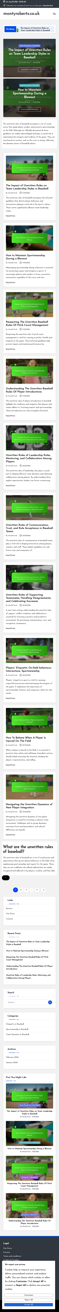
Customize (28, 1295)
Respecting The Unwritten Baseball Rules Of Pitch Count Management (27, 958)
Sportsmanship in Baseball (29, 85)
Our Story (10, 914)
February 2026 (12, 1057)
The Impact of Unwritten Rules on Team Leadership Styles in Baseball (29, 54)
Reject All (29, 1300)
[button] (29, 69)
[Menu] (54, 14)
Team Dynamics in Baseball (29, 46)
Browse (9, 908)
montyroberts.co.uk (21, 13)
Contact (9, 919)
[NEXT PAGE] (43, 889)
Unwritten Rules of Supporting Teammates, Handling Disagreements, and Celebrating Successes (28, 598)
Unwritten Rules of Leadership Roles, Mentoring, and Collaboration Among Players (29, 458)
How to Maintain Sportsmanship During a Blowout (29, 93)
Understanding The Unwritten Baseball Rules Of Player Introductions (29, 967)
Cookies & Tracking (11, 1260)
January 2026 (12, 1062)
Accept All (28, 1305)
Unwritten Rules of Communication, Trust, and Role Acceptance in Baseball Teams (29, 528)
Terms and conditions (12, 1256)
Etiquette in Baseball (15, 1024)
